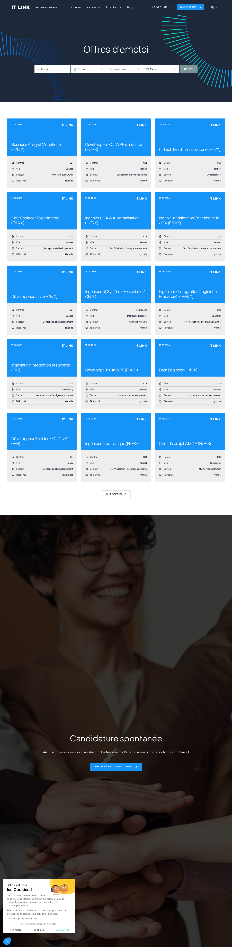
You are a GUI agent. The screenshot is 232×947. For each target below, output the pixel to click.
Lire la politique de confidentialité (22, 919)
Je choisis (39, 929)
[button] (7, 941)
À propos (76, 7)
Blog (129, 7)
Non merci (15, 929)
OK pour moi (63, 929)
